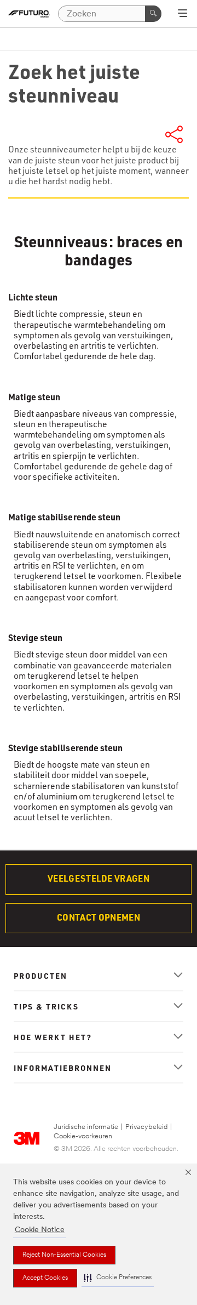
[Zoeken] (153, 13)
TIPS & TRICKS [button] (46, 1006)
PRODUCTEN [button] (40, 975)
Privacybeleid (146, 1127)
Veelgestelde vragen (98, 878)
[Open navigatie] (182, 14)
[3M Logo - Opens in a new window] (29, 14)
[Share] (174, 132)
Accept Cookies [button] (45, 1278)
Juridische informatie (86, 1127)
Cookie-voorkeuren (83, 1136)
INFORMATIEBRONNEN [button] (63, 1067)
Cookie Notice (40, 1230)
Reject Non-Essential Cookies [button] (64, 1255)
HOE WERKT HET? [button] (53, 1037)
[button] (118, 1278)
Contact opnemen (98, 917)
